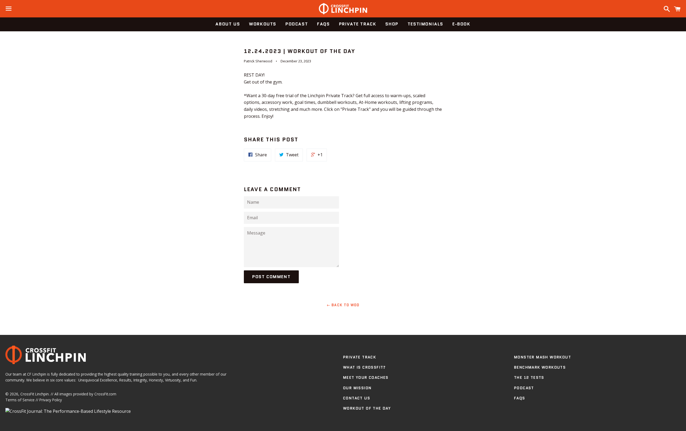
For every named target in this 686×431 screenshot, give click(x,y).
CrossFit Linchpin (34, 393)
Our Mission (357, 388)
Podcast (296, 24)
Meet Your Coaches (366, 377)
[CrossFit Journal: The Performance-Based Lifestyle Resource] (68, 411)
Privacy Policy (50, 399)
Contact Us (356, 398)
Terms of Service (20, 399)
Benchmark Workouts (540, 367)
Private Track (357, 24)
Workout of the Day (367, 408)
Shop (391, 24)
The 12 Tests (529, 377)
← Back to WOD (343, 305)
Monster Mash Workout (542, 357)
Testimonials (425, 24)
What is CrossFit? (364, 367)
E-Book (461, 24)
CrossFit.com (105, 393)
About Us (227, 24)
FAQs (323, 24)
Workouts (262, 24)
